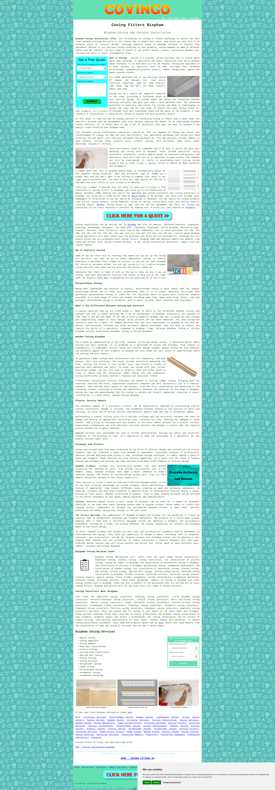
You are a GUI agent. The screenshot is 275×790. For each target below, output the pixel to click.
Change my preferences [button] (172, 782)
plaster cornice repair (89, 439)
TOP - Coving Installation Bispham (95, 747)
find (85, 597)
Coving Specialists (104, 723)
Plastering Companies (173, 735)
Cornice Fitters (177, 723)
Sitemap (77, 767)
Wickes (100, 205)
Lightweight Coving (167, 717)
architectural (153, 532)
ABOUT (176, 18)
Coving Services (189, 720)
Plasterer (96, 737)
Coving (175, 64)
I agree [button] (146, 782)
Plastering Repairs (132, 735)
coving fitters (129, 239)
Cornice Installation (164, 720)
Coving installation (87, 225)
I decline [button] (156, 782)
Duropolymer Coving (140, 729)
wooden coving (158, 342)
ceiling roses (102, 141)
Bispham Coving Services (95, 631)
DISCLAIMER (194, 18)
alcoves (163, 507)
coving (171, 381)
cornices (106, 144)
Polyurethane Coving (121, 717)
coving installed (126, 47)
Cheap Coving (134, 732)
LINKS (169, 18)
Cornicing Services (95, 717)
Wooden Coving (144, 717)
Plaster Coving (179, 726)
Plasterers (152, 735)
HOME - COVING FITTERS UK (137, 758)
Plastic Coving (96, 729)
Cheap (155, 174)
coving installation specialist (111, 132)
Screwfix (190, 208)
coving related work (87, 583)
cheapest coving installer (96, 174)
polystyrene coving (154, 566)
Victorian (114, 83)
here (161, 623)
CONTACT (184, 18)
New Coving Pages (88, 767)
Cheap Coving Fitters (130, 723)
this (106, 278)
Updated (111, 767)
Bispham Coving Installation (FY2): (96, 39)
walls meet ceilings (120, 61)
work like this (137, 157)
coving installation (87, 623)
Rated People (139, 196)
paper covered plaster (121, 72)
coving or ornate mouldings (159, 39)
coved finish (92, 127)
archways (92, 491)
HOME (163, 18)
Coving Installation (155, 726)
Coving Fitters (101, 767)
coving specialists (86, 236)
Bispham (132, 225)
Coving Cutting (95, 720)
